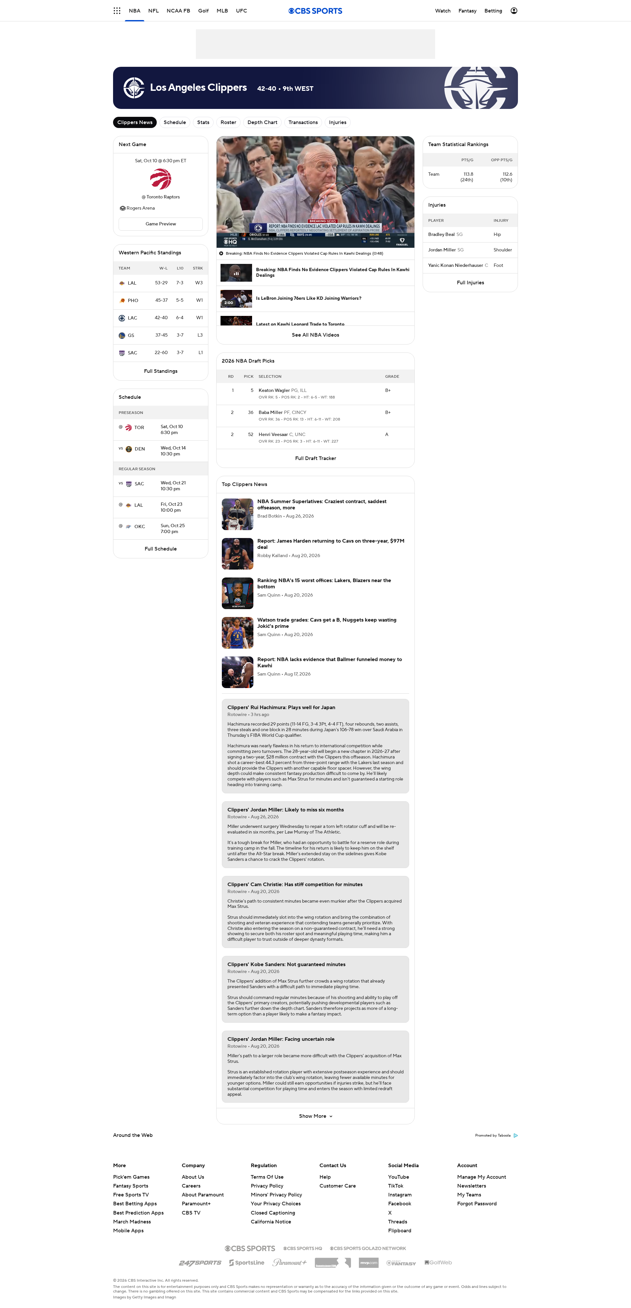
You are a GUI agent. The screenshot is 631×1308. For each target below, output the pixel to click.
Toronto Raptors (163, 197)
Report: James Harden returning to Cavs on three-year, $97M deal (331, 544)
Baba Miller (271, 413)
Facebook (399, 1203)
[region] (315, 192)
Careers (191, 1186)
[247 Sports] (200, 1261)
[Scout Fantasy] (401, 1262)
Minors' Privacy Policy (276, 1195)
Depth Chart (262, 122)
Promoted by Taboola (493, 1135)
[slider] (315, 229)
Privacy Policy (267, 1186)
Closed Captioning (273, 1206)
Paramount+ (196, 1203)
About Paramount (203, 1195)
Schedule (175, 122)
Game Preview (161, 224)
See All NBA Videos (315, 335)
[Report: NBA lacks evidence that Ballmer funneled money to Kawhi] (237, 672)
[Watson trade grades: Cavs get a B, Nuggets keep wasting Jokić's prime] (237, 633)
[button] (117, 10)
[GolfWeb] (438, 1263)
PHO (133, 301)
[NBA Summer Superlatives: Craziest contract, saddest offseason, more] (237, 514)
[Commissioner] (333, 1260)
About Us (193, 1177)
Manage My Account (481, 1177)
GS (131, 336)
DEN (140, 449)
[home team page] (160, 179)
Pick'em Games (131, 1177)
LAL (132, 283)
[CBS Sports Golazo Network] (368, 1247)
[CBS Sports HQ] (302, 1247)
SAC (132, 353)
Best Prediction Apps (138, 1213)
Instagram (400, 1195)
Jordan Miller (442, 250)
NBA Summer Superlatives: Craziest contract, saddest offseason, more (321, 504)
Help (325, 1177)
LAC (132, 318)
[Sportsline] (247, 1261)
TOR (139, 428)
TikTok (395, 1186)
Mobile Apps (128, 1230)
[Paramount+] (289, 1261)
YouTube (398, 1177)
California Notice (271, 1215)
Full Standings (160, 371)
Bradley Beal (441, 235)
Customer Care (337, 1186)
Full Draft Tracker (315, 458)
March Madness (132, 1221)
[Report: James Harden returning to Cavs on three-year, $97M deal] (237, 554)
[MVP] (369, 1260)
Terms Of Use (267, 1177)
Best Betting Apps (135, 1203)
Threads (397, 1221)
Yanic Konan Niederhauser (455, 266)
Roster (228, 122)
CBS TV (191, 1213)
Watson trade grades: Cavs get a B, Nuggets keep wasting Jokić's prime (327, 623)
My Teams (469, 1195)
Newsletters (471, 1186)
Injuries (337, 122)
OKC (139, 527)
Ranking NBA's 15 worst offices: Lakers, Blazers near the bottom (324, 583)
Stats (203, 122)
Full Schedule (161, 549)
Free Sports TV (131, 1195)
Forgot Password (477, 1203)
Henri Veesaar (273, 435)
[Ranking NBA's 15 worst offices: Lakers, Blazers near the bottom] (237, 593)
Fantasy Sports (130, 1186)
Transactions (303, 122)
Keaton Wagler (274, 391)
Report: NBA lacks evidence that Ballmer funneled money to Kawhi (329, 662)
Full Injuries (470, 282)
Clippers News (134, 122)
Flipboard (399, 1230)
